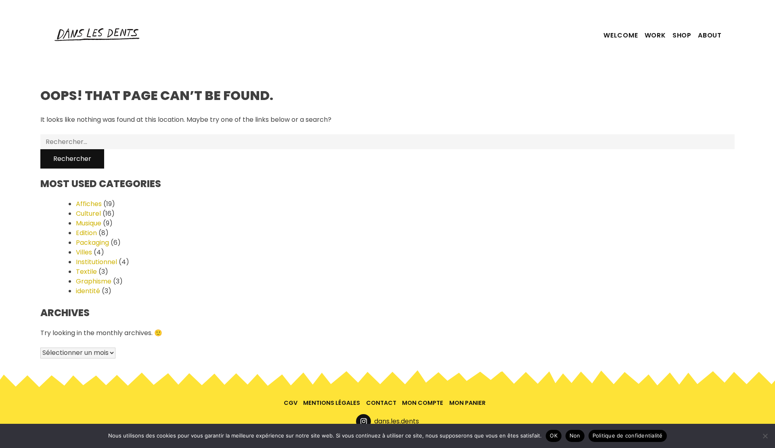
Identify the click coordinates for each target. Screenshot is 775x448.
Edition (86, 233)
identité (88, 291)
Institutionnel (96, 262)
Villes (84, 252)
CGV (290, 403)
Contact (381, 403)
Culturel (88, 213)
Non (575, 435)
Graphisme (93, 281)
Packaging (92, 242)
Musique (88, 223)
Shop (681, 35)
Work (655, 35)
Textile (86, 271)
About (710, 35)
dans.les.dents (396, 421)
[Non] (765, 436)
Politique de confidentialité (628, 435)
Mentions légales (331, 403)
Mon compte (422, 403)
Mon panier (467, 403)
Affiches (89, 203)
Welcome (620, 35)
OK (553, 435)
